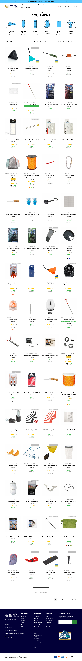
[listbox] (69, 41)
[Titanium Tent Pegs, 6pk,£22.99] (31, 452)
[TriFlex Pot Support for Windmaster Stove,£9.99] (50, 488)
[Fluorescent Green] (31, 187)
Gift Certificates (37, 616)
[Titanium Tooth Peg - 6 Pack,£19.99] (31, 127)
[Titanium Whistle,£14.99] (13, 342)
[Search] (71, 6)
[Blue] (70, 258)
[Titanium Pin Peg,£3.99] (31, 91)
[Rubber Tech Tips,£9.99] (13, 417)
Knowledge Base (49, 618)
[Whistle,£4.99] (50, 55)
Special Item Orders (38, 638)
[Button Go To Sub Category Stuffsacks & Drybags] (59, 24)
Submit (75, 622)
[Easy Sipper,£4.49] (69, 235)
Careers (35, 645)
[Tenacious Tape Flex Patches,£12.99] (69, 417)
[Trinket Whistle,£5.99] (50, 271)
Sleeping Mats (35, 32)
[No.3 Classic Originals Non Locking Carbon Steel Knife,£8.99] (50, 379)
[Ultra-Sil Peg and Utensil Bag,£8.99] (50, 235)
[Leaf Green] (71, 545)
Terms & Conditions (38, 643)
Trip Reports (48, 622)
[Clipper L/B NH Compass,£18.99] (69, 271)
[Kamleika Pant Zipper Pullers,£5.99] (13, 379)
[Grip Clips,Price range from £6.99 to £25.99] (69, 342)
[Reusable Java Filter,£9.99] (13, 55)
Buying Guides (49, 627)
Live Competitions (37, 624)
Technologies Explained (51, 624)
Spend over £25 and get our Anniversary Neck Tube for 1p (41, 1)
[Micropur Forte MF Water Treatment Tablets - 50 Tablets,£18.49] (50, 127)
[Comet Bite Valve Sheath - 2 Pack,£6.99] (31, 201)
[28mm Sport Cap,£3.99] (13, 306)
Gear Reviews (49, 620)
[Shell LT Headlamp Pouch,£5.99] (50, 306)
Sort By (59, 41)
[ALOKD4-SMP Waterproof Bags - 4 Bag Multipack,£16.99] (50, 342)
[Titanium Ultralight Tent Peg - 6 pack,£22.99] (50, 524)
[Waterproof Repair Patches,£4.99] (13, 127)
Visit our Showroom (38, 622)
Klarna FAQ (36, 629)
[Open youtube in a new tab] (12, 637)
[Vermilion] (66, 545)
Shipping (35, 631)
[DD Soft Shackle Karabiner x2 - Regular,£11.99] (69, 488)
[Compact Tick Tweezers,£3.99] (69, 559)
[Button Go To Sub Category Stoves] (71, 24)
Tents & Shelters (11, 32)
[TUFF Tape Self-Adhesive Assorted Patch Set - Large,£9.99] (13, 235)
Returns (35, 633)
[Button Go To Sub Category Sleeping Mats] (35, 24)
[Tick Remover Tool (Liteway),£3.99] (31, 55)
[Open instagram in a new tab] (9, 637)
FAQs (47, 616)
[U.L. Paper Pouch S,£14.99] (69, 524)
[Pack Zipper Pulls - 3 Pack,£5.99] (13, 271)
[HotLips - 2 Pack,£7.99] (13, 452)
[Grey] (34, 187)
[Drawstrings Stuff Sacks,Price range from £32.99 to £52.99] (13, 162)
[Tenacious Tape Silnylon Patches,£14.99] (69, 201)
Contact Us (36, 620)
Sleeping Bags (23, 32)
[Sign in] (68, 6)
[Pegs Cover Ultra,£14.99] (50, 559)
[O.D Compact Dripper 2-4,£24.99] (50, 452)
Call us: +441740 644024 (11, 630)
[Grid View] (34, 41)
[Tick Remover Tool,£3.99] (13, 91)
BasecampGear (49, 629)
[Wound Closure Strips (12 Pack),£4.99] (31, 379)
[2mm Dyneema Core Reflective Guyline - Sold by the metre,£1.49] (31, 162)
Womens (23, 620)
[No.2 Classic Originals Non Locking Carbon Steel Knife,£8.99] (13, 201)
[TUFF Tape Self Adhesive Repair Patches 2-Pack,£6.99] (69, 91)
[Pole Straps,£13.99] (31, 559)
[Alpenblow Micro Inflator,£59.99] (13, 559)
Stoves (71, 31)
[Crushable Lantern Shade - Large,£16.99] (69, 452)
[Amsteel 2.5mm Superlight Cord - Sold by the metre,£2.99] (31, 342)
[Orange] (29, 187)
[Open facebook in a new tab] (6, 637)
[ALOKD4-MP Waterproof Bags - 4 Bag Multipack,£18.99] (31, 524)
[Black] (67, 258)
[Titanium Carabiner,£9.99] (69, 162)
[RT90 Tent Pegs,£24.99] (50, 162)
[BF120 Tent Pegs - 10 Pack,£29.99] (31, 417)
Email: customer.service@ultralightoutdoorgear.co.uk (15, 632)
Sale (22, 627)
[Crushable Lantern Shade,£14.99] (13, 488)
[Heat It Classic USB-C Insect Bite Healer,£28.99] (31, 271)
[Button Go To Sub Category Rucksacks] (47, 24)
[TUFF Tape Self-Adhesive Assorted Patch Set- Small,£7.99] (50, 91)
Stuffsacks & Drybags (59, 32)
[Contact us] (65, 6)
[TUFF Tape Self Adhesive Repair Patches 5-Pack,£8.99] (31, 235)
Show (41, 41)
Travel (22, 622)
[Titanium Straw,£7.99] (31, 306)
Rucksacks (47, 31)
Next (66, 1)
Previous (15, 1)
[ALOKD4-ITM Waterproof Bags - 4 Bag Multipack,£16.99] (13, 524)
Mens (22, 618)
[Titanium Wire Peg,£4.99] (69, 306)
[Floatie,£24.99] (69, 55)
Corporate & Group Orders (38, 636)
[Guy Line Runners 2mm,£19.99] (31, 488)
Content (23, 629)
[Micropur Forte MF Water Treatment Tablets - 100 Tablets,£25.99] (69, 127)
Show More (41, 589)
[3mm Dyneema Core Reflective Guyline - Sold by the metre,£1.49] (69, 379)
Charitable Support (38, 627)
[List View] (37, 41)
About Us (36, 618)
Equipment (23, 616)
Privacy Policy (37, 641)
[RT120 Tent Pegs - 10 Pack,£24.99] (50, 417)
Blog (35, 647)
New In (23, 624)
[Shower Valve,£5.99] (50, 201)
